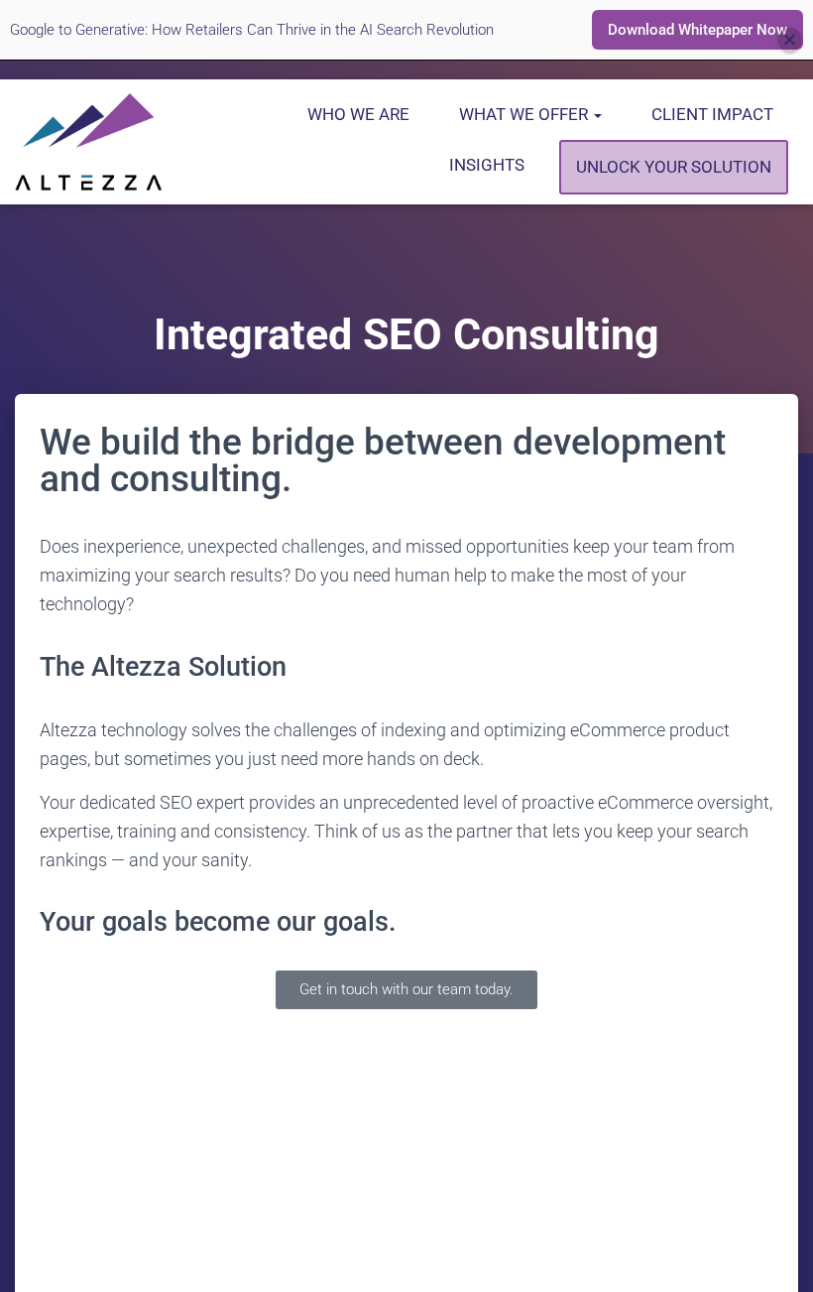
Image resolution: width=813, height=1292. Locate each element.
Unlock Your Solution (673, 167)
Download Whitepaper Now (697, 30)
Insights (486, 165)
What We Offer (525, 114)
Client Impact (712, 114)
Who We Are (358, 114)
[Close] (789, 40)
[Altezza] (88, 142)
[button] (597, 114)
